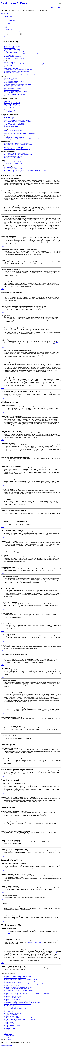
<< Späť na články (54, 7)
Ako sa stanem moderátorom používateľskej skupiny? (17, 121)
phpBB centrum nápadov (34, 942)
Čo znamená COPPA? (9, 48)
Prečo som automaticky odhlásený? (13, 56)
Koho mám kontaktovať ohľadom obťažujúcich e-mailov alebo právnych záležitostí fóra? (26, 170)
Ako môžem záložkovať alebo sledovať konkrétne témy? (18, 154)
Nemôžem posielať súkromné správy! (13, 130)
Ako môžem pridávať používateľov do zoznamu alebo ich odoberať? (21, 139)
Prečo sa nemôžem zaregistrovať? (12, 49)
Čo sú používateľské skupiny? (11, 118)
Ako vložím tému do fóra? (10, 78)
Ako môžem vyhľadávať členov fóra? (13, 147)
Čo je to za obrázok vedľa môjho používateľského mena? (18, 69)
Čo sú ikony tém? (8, 111)
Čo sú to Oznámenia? (9, 107)
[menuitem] (12, 19)
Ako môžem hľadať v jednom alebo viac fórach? (16, 143)
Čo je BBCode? (8, 100)
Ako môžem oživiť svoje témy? (12, 95)
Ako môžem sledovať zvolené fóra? (13, 156)
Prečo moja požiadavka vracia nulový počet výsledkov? (18, 144)
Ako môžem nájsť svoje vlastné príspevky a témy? (17, 149)
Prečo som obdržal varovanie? (11, 90)
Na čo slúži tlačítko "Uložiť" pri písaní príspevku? (16, 93)
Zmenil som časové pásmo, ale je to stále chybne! (16, 66)
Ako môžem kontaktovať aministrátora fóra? (15, 171)
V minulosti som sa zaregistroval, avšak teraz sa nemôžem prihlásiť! (21, 53)
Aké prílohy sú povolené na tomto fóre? (14, 161)
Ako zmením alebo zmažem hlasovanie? (14, 85)
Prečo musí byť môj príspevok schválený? (14, 94)
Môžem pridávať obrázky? (10, 104)
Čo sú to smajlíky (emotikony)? (12, 103)
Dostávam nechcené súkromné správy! (14, 131)
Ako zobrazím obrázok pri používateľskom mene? (16, 71)
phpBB (9, 1042)
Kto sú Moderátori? (9, 117)
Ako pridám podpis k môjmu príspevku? (14, 81)
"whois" (57, 953)
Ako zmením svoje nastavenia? (12, 62)
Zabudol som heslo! (9, 55)
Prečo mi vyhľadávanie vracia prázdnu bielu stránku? (17, 146)
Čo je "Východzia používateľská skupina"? (15, 124)
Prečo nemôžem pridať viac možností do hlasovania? (17, 84)
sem (9, 933)
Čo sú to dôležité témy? (10, 108)
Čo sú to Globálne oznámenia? (12, 106)
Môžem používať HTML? (10, 101)
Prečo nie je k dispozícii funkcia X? (13, 169)
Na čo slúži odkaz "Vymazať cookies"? (14, 58)
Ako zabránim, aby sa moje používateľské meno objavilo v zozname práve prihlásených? (26, 64)
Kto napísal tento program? (11, 167)
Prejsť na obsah (5, 13)
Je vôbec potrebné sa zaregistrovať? (13, 46)
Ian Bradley (10, 1039)
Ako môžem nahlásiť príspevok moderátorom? (16, 91)
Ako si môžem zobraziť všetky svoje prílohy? (15, 163)
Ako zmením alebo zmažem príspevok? (14, 79)
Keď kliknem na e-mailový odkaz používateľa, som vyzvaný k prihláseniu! (23, 74)
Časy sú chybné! (8, 65)
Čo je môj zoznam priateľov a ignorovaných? (15, 137)
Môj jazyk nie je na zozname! (11, 68)
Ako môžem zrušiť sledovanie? (12, 157)
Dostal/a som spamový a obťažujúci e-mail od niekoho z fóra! (19, 133)
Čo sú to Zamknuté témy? (10, 110)
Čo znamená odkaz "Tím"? (11, 126)
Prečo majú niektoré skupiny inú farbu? (14, 123)
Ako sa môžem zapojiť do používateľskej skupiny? (17, 120)
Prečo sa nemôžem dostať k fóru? (12, 87)
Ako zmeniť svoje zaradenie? (11, 72)
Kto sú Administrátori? (9, 116)
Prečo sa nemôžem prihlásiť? (11, 52)
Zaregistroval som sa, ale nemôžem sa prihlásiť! (16, 51)
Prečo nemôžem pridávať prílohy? (12, 88)
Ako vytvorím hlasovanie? (10, 82)
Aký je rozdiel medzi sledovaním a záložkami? (16, 153)
